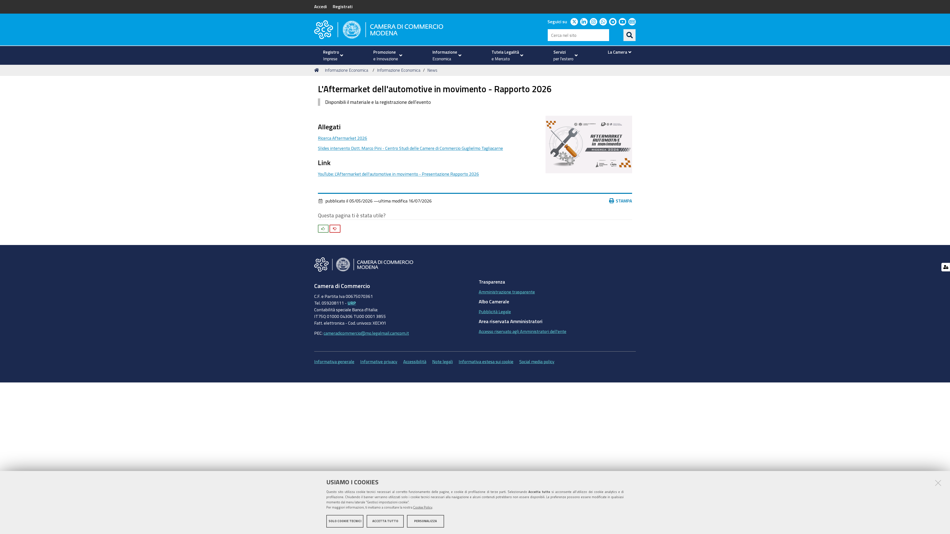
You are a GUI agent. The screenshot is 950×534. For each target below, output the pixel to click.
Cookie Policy (422, 507)
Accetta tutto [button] (385, 521)
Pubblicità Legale (495, 311)
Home (317, 70)
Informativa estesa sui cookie (486, 361)
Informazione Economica (346, 70)
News (432, 70)
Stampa (624, 201)
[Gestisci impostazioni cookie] (945, 267)
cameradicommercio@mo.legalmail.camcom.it (366, 333)
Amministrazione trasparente (507, 291)
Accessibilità (414, 361)
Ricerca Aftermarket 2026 (342, 138)
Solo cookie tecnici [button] (345, 521)
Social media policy (536, 361)
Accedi (320, 6)
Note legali (442, 361)
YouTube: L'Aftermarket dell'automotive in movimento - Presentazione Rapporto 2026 (398, 174)
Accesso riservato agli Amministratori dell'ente (522, 331)
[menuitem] (331, 55)
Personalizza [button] (425, 521)
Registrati (343, 6)
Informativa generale (334, 361)
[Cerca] (629, 35)
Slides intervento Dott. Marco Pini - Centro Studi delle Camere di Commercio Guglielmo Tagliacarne (410, 148)
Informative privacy (378, 361)
